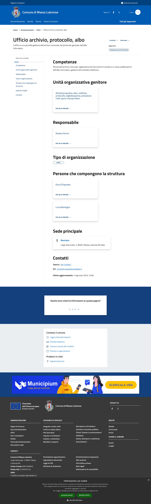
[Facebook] (112, 12)
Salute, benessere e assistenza (88, 438)
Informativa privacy (83, 463)
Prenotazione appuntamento (54, 457)
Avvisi (111, 432)
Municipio (65, 240)
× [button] (148, 480)
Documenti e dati (17, 445)
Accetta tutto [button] (67, 495)
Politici (13, 438)
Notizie (111, 426)
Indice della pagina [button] (22, 58)
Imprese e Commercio (51, 435)
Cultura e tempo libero (51, 429)
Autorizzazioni (81, 441)
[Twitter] (118, 12)
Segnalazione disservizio (52, 460)
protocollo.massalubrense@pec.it (69, 269)
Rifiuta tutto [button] (84, 495)
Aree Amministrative (18, 429)
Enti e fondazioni (17, 435)
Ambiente (79, 435)
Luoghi (111, 446)
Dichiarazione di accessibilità (87, 469)
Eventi (111, 443)
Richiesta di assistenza (52, 466)
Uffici (38, 30)
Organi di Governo (17, 426)
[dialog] (75, 491)
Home (15, 30)
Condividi (112, 40)
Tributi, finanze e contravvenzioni (88, 432)
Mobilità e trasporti (50, 442)
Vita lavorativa (48, 432)
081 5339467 (66, 264)
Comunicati (113, 429)
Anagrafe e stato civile (51, 426)
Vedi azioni (124, 40)
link (97, 491)
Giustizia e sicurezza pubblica (87, 429)
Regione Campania (17, 3)
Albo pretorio (81, 460)
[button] (75, 500)
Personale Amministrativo (21, 442)
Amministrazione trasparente (87, 457)
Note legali (80, 466)
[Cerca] (137, 12)
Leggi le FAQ (48, 463)
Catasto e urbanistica (51, 438)
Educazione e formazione (85, 426)
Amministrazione (27, 30)
